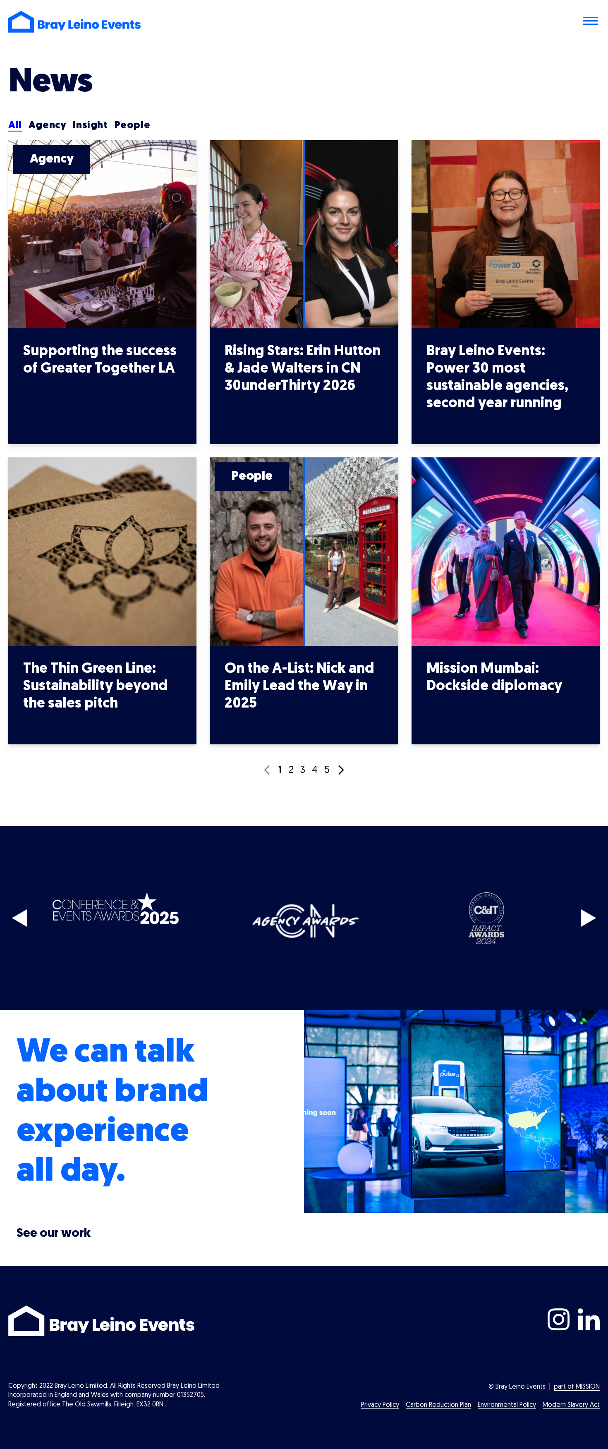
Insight (90, 126)
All (15, 126)
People (133, 126)
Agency (48, 126)
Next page (341, 770)
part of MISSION (577, 1387)
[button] (19, 918)
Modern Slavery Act (571, 1405)
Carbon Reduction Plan (438, 1405)
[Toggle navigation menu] (591, 22)
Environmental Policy (507, 1405)
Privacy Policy (380, 1405)
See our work (54, 1233)
